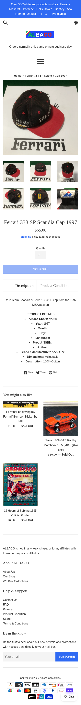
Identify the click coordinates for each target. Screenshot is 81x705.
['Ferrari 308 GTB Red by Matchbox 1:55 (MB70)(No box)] (60, 418)
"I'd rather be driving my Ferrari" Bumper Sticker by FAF (20, 416)
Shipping (25, 236)
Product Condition (54, 285)
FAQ (6, 604)
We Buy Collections (15, 581)
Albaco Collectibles (50, 678)
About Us (9, 571)
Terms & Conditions (15, 623)
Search (7, 618)
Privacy (8, 609)
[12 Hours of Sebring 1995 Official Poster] (20, 484)
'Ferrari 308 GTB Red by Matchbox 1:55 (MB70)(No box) (61, 445)
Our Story (9, 576)
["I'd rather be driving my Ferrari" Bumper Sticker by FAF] (20, 404)
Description (24, 285)
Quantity (40, 248)
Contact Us (10, 599)
